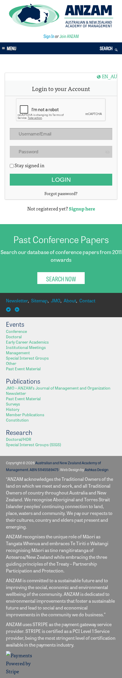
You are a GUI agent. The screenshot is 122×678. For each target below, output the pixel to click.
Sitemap (39, 300)
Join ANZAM (69, 36)
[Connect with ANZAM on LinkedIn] (18, 309)
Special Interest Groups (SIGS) (33, 444)
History (12, 409)
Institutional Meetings (26, 347)
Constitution (17, 420)
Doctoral (14, 336)
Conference (16, 331)
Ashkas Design (96, 469)
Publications (23, 381)
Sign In (49, 36)
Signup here (82, 208)
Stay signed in (29, 165)
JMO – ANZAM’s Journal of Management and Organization (58, 388)
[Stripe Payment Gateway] (21, 671)
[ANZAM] (61, 26)
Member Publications (25, 414)
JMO (55, 300)
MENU (11, 48)
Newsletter (17, 300)
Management (18, 352)
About (70, 300)
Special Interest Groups (27, 358)
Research (19, 432)
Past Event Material (23, 368)
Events (15, 324)
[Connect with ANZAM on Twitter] (9, 309)
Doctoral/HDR (18, 439)
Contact (87, 300)
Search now (61, 278)
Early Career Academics (27, 342)
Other (11, 363)
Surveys (13, 404)
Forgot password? (61, 193)
